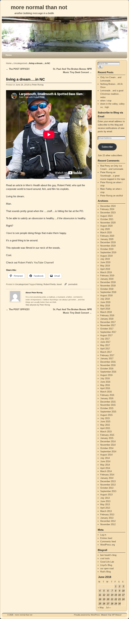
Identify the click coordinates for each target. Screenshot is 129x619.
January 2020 (106, 239)
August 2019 (106, 256)
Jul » (108, 607)
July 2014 (105, 458)
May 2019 (105, 265)
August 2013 (106, 494)
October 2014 (106, 448)
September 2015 (108, 411)
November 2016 (108, 365)
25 (100, 603)
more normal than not (39, 7)
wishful (119, 195)
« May (101, 607)
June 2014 (105, 461)
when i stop (105, 100)
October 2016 (106, 368)
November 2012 (108, 524)
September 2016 (108, 371)
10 (123, 591)
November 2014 (108, 445)
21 (112, 599)
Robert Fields (50, 284)
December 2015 (108, 401)
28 (112, 603)
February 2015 (107, 435)
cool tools (105, 558)
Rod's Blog (105, 571)
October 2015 (106, 408)
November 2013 (108, 484)
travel (59, 284)
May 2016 (105, 385)
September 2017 (108, 332)
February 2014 (107, 474)
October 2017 (106, 328)
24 (123, 599)
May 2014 (105, 464)
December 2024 (108, 206)
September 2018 (108, 292)
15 (116, 595)
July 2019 (105, 259)
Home (9, 55)
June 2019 (105, 262)
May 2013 (105, 504)
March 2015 (106, 431)
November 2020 (108, 222)
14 (112, 595)
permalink (72, 284)
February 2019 (107, 275)
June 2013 (105, 501)
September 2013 (108, 491)
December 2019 (108, 242)
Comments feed (108, 541)
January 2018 (106, 319)
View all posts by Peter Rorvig (38, 305)
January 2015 (106, 438)
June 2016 (105, 382)
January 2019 (106, 279)
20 (108, 599)
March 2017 (106, 352)
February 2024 (107, 209)
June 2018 (105, 302)
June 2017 (105, 342)
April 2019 (105, 269)
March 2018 (106, 312)
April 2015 (105, 428)
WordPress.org (107, 544)
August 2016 (106, 375)
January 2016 (106, 398)
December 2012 (108, 521)
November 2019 (108, 245)
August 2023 (106, 216)
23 (119, 599)
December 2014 (108, 441)
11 (100, 595)
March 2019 (106, 272)
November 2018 (108, 285)
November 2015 (108, 405)
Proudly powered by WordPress (87, 615)
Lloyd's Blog (106, 565)
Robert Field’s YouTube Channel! (36, 262)
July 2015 (105, 418)
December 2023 (108, 212)
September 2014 (108, 451)
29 (116, 603)
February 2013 (107, 514)
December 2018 (108, 282)
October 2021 (106, 219)
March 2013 (106, 511)
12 (104, 595)
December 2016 (108, 362)
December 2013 (108, 481)
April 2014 (105, 468)
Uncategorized (20, 63)
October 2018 (106, 289)
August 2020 (106, 226)
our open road (107, 568)
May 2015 (105, 425)
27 (108, 603)
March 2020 (106, 232)
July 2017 (105, 338)
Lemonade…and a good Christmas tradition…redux (111, 94)
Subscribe (107, 146)
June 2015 (105, 421)
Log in (103, 535)
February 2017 (107, 355)
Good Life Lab (107, 562)
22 (116, 599)
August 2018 (106, 295)
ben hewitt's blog (108, 555)
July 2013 (105, 498)
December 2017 (108, 322)
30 (119, 603)
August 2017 (106, 335)
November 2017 (108, 325)
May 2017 (105, 345)
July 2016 (105, 378)
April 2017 (105, 348)
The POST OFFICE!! (18, 69)
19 (104, 599)
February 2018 (107, 315)
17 (123, 595)
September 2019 (108, 252)
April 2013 (105, 508)
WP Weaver (117, 615)
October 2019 (106, 249)
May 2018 (105, 305)
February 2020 (107, 236)
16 (119, 595)
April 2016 (105, 388)
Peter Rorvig (38, 85)
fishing (39, 284)
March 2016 (106, 391)
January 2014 (106, 478)
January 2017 (106, 358)
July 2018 (105, 299)
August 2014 (106, 454)
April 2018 (105, 308)
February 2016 (107, 395)
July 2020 (105, 229)
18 (100, 599)
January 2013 (106, 518)
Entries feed (106, 538)
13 (108, 595)
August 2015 (106, 415)
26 (104, 603)
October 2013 (106, 488)
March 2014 (106, 471)
